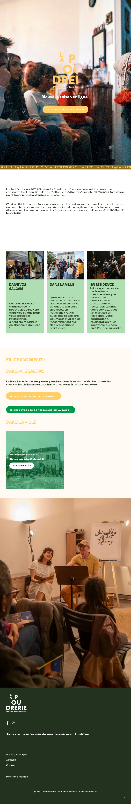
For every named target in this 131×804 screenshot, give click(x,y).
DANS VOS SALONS (17, 286)
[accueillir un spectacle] (65, 593)
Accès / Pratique (16, 754)
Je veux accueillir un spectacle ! (34, 396)
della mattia (91, 792)
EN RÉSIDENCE (102, 284)
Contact (11, 765)
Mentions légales (17, 776)
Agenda (11, 759)
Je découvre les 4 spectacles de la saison (40, 409)
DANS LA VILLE (62, 284)
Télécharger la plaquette (65, 109)
